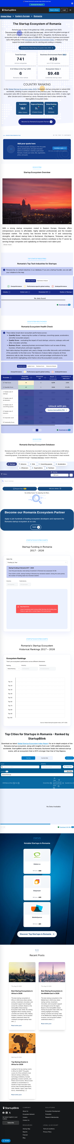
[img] (60, 69)
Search (2, 764)
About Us (25, 1111)
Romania (38, 16)
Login (64, 10)
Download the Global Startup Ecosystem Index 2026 (36, 48)
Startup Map (26, 1129)
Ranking (8, 665)
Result (53, 377)
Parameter (7, 377)
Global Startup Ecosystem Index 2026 (23, 89)
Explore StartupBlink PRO (56, 410)
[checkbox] (53, 379)
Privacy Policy (47, 1132)
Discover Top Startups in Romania (35, 934)
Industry (6, 292)
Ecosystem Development (52, 1111)
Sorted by (43, 764)
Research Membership (52, 1117)
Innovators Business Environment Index (39, 40)
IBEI (64, 55)
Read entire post (16, 1025)
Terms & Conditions (49, 1129)
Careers (25, 1117)
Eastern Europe (22, 16)
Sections (7, 1140)
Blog (24, 1138)
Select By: (9, 559)
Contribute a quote (59, 148)
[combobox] (60, 475)
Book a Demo (54, 10)
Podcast (25, 1135)
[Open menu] (70, 10)
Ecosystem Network (29, 1114)
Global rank (24, 292)
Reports (25, 1132)
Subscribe (11, 1122)
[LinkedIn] (7, 1113)
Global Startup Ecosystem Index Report (33, 743)
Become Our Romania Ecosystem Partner (35, 122)
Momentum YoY (44, 292)
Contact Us (26, 1120)
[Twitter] (10, 1113)
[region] (37, 497)
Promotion (48, 1114)
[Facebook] (3, 1113)
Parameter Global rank (26, 377)
